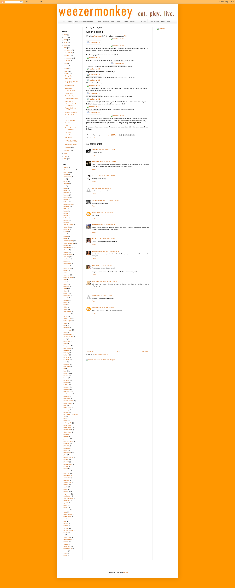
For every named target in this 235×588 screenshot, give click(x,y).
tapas (65, 512)
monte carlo (67, 407)
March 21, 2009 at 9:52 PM (110, 200)
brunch (66, 215)
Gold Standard (69, 115)
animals (66, 174)
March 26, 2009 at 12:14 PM (105, 307)
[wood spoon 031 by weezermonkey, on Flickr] (93, 99)
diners (65, 291)
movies (66, 412)
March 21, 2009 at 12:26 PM (107, 176)
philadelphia (67, 448)
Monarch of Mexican (71, 112)
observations (67, 432)
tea (64, 519)
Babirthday (68, 78)
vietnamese (67, 546)
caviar (65, 238)
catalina (66, 236)
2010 (65, 45)
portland (66, 459)
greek (65, 339)
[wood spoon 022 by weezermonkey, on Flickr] (93, 93)
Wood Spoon (97, 36)
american (66, 172)
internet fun (67, 366)
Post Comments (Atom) (101, 354)
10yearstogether (97, 251)
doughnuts (67, 295)
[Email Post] (120, 135)
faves (65, 304)
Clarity (67, 117)
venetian (66, 541)
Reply (94, 155)
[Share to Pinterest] (133, 135)
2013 (65, 37)
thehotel (66, 525)
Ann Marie (95, 224)
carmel (66, 231)
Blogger (125, 572)
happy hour (67, 346)
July (66, 63)
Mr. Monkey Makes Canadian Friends (71, 140)
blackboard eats (68, 204)
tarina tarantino (68, 514)
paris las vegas (68, 441)
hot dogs (66, 357)
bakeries (66, 192)
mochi (65, 405)
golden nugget (68, 330)
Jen (93, 188)
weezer (66, 551)
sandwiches (67, 478)
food (65, 309)
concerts (66, 256)
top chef (66, 528)
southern (66, 500)
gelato (65, 323)
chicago (66, 245)
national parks (68, 423)
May (66, 68)
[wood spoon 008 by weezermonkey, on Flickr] (117, 63)
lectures (66, 384)
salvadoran (67, 471)
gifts (65, 325)
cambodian (67, 227)
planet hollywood (68, 457)
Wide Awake (68, 88)
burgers (66, 220)
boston (66, 211)
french (65, 316)
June (67, 66)
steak (65, 507)
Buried (67, 125)
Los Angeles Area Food (84, 21)
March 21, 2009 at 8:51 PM (103, 188)
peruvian (66, 445)
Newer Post (90, 351)
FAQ (70, 21)
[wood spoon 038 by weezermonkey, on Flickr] (117, 116)
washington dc (68, 548)
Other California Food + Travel (108, 21)
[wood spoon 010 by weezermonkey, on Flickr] (93, 58)
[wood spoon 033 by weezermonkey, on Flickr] (93, 112)
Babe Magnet (69, 101)
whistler (66, 553)
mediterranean (68, 394)
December (68, 50)
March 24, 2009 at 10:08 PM (108, 281)
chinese (66, 250)
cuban (65, 273)
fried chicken (67, 318)
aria (65, 179)
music (65, 420)
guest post (67, 341)
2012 (65, 40)
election (66, 300)
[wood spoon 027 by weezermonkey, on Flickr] (93, 107)
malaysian (67, 389)
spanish (66, 503)
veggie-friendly (68, 539)
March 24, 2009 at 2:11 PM (111, 251)
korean (66, 378)
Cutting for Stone (70, 90)
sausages (66, 480)
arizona (66, 181)
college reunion (68, 254)
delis (65, 282)
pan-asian (66, 439)
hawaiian (66, 350)
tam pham (95, 176)
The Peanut (96, 281)
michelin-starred (68, 400)
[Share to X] (129, 135)
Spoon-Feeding (69, 96)
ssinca (94, 212)
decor (65, 279)
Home (62, 21)
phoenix (66, 450)
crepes (66, 270)
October (68, 55)
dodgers (66, 293)
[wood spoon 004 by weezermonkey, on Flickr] (117, 39)
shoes (65, 489)
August (67, 60)
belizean (66, 199)
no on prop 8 (67, 429)
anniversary (67, 176)
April (66, 71)
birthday (66, 202)
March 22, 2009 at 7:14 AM (105, 212)
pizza (65, 455)
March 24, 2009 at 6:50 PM (104, 265)
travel (65, 532)
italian (65, 371)
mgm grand (67, 398)
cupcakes (66, 275)
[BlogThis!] (126, 135)
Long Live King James (71, 98)
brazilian (94, 137)
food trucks (67, 314)
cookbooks (67, 259)
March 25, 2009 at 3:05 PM (104, 295)
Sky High (67, 132)
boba (65, 208)
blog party (66, 206)
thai (65, 521)
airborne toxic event (69, 170)
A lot (125, 36)
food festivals (67, 311)
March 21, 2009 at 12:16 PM (108, 161)
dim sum (66, 286)
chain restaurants (69, 243)
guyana (66, 343)
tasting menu (67, 516)
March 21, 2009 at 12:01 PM (107, 149)
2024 (65, 34)
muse (65, 418)
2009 (65, 48)
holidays (66, 355)
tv (64, 535)
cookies (66, 261)
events (66, 302)
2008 (65, 153)
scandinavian (67, 482)
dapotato (95, 149)
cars (65, 234)
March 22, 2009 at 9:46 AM (107, 224)
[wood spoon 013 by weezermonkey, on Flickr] (93, 69)
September (68, 58)
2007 (65, 156)
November (68, 52)
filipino (65, 307)
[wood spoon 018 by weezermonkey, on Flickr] (93, 42)
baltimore (66, 195)
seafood (66, 484)
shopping (66, 491)
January (68, 150)
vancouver (67, 537)
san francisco (68, 475)
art (64, 186)
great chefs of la (68, 336)
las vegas (66, 380)
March (67, 73)
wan (93, 265)
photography (67, 452)
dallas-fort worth (68, 277)
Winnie (94, 307)
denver (66, 284)
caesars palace (68, 224)
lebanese (66, 382)
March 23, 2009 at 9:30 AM (108, 239)
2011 (65, 42)
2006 (65, 159)
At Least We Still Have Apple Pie (71, 82)
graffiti (65, 332)
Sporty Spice (69, 93)
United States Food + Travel (135, 21)
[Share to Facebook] (131, 135)
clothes (66, 252)
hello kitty (66, 353)
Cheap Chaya (69, 76)
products (66, 461)
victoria (66, 544)
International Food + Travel (159, 21)
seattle (65, 487)
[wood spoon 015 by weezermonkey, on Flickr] (93, 74)
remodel (66, 466)
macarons (67, 387)
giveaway (66, 327)
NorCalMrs (95, 161)
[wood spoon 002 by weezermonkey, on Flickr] (117, 46)
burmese (66, 222)
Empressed (68, 137)
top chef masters (69, 530)
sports (65, 505)
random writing (68, 464)
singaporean (67, 494)
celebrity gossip (68, 240)
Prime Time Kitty (70, 120)
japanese (66, 373)
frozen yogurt (67, 320)
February (68, 147)
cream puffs (67, 268)
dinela (65, 288)
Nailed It (67, 123)
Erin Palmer (96, 239)
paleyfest (66, 436)
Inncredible (68, 135)
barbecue (66, 197)
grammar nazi (68, 334)
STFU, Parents (69, 85)
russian (66, 468)
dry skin (66, 298)
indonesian (67, 364)
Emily (94, 295)
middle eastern (68, 403)
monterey (66, 410)
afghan (66, 167)
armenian (66, 183)
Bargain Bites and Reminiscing (70, 128)
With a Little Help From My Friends (71, 104)
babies (65, 190)
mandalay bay (68, 391)
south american (68, 498)
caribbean (66, 229)
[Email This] (124, 135)
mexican (66, 396)
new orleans (67, 425)
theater (66, 523)
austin (65, 188)
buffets (66, 218)
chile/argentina (68, 247)
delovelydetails (97, 200)
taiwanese (67, 510)
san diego (66, 473)
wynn (65, 555)
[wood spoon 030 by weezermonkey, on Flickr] (93, 86)
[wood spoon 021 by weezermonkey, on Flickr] (93, 80)
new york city (67, 427)
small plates (67, 496)
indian (65, 362)
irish (65, 368)
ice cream (66, 359)
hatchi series (67, 348)
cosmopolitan (67, 263)
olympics (66, 434)
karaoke (66, 375)
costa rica (66, 266)
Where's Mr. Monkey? (71, 144)
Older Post (145, 351)
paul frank (66, 443)
